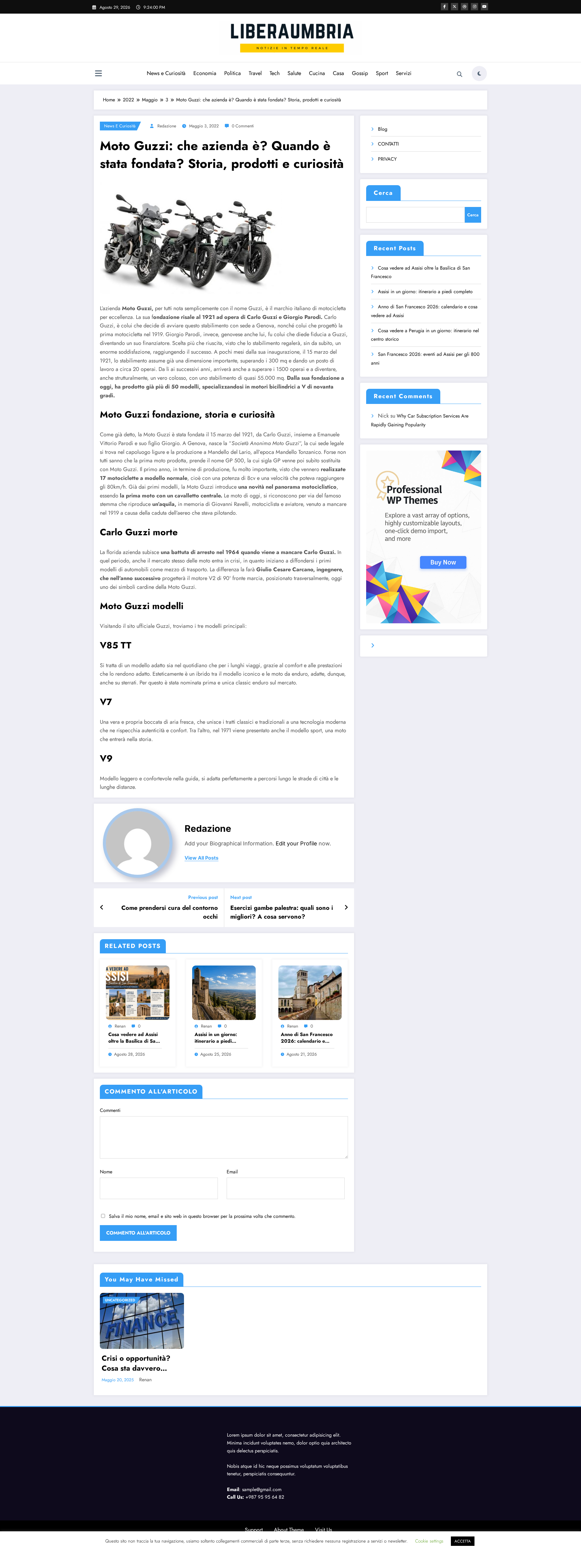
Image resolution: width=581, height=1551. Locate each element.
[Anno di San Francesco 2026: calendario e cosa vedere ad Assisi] (310, 992)
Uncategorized (120, 1300)
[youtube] (484, 6)
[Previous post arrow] (102, 908)
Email (232, 1171)
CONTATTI (388, 143)
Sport (382, 73)
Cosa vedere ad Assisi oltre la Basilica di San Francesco (133, 1038)
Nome (106, 1171)
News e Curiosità (166, 73)
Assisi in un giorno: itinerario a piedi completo (216, 1038)
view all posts (201, 858)
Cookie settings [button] (429, 1541)
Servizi (404, 73)
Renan (120, 1026)
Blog (382, 129)
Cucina (317, 73)
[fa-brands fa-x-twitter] (454, 6)
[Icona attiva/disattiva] (98, 74)
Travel (255, 73)
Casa (338, 73)
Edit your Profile (296, 843)
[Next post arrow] (346, 908)
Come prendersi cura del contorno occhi (169, 912)
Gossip (360, 73)
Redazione (166, 126)
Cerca (383, 193)
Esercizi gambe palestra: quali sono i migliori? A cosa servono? (281, 912)
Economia (204, 73)
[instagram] (474, 6)
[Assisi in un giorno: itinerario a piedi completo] (224, 992)
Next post (241, 897)
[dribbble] (464, 6)
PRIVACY (387, 159)
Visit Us (323, 1530)
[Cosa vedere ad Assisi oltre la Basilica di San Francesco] (137, 992)
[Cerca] (459, 74)
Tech (275, 73)
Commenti (110, 1110)
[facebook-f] (444, 6)
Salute (294, 73)
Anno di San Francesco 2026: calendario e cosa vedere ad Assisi (307, 1038)
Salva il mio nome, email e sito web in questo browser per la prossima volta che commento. (202, 1216)
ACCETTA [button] (463, 1541)
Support (254, 1530)
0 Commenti (243, 126)
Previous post (203, 897)
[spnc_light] (479, 73)
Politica (232, 73)
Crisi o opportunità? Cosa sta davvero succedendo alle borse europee (140, 1363)
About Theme (289, 1530)
